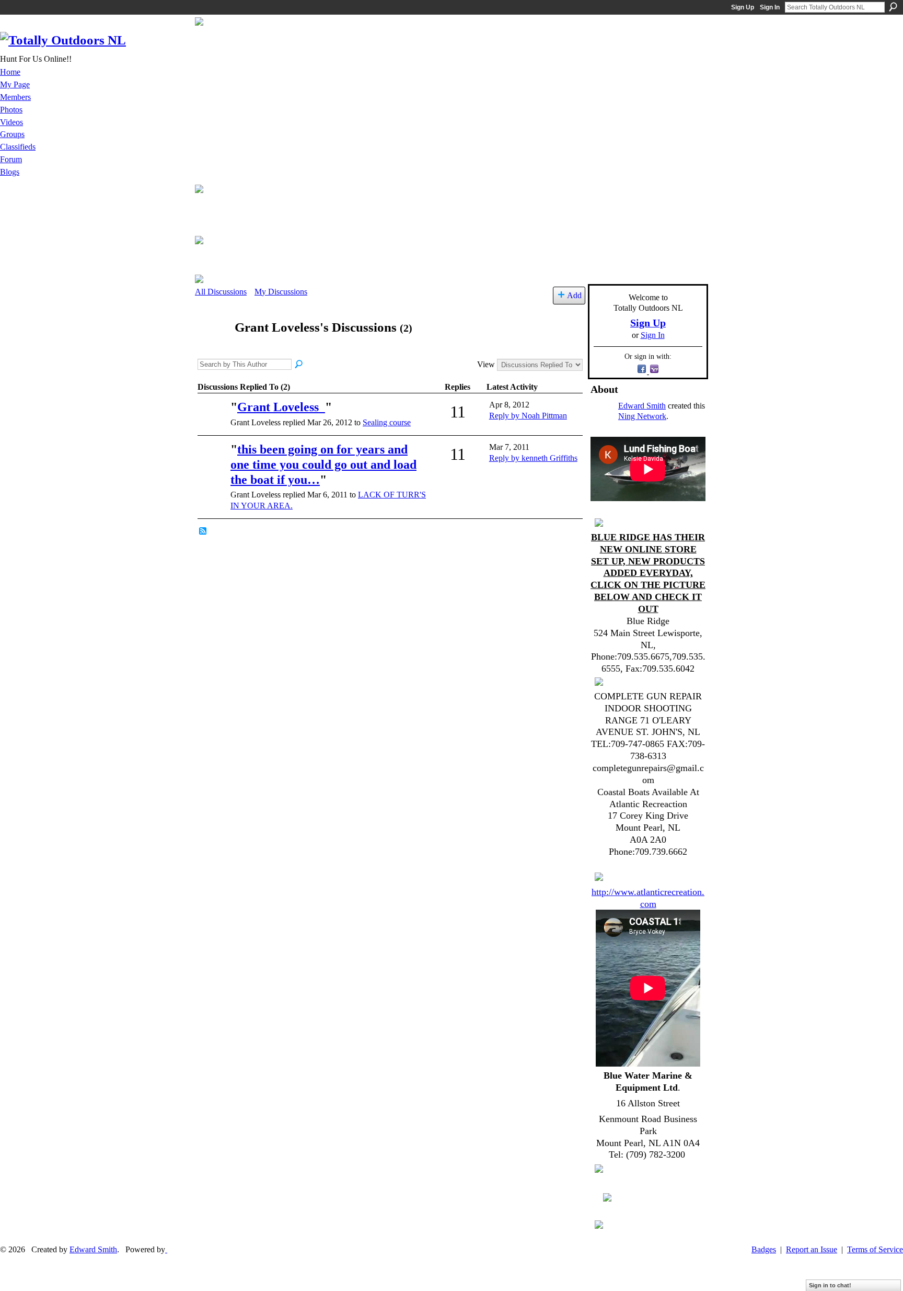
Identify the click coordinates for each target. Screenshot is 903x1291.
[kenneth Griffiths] (212, 421)
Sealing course (387, 422)
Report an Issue (811, 1249)
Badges (763, 1249)
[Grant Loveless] (211, 347)
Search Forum (299, 364)
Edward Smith (642, 405)
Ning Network (642, 416)
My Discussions (280, 291)
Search (893, 7)
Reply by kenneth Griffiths (533, 458)
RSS (203, 531)
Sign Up (742, 7)
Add (574, 295)
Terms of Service (875, 1249)
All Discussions (221, 291)
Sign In (770, 7)
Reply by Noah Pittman (528, 415)
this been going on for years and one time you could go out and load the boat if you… (323, 464)
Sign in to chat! (830, 1285)
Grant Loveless (281, 407)
